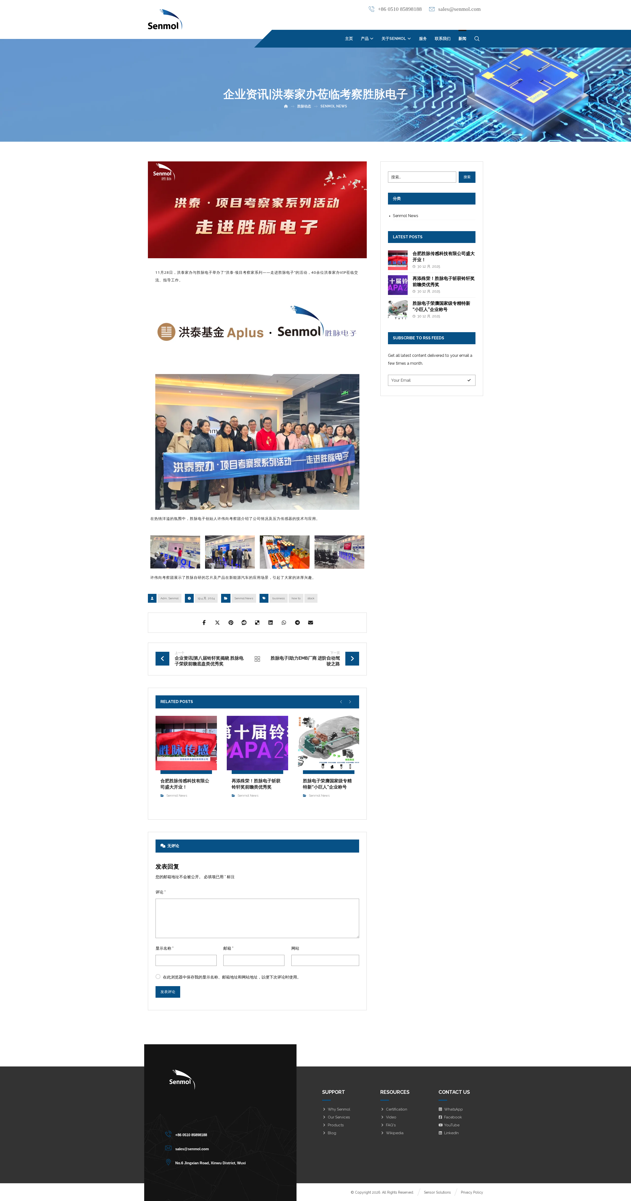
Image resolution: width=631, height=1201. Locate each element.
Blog (332, 1133)
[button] (477, 39)
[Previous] (341, 702)
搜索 (467, 177)
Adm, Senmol (169, 598)
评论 (161, 892)
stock (311, 598)
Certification (396, 1109)
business (278, 598)
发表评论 (167, 992)
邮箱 (228, 948)
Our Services (339, 1117)
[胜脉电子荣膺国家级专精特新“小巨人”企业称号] (398, 310)
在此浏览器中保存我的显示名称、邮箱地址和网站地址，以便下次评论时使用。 (232, 977)
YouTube (451, 1125)
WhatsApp (453, 1109)
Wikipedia (394, 1133)
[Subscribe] (469, 380)
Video (391, 1117)
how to (296, 598)
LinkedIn (451, 1133)
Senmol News (243, 598)
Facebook (453, 1117)
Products (336, 1125)
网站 (295, 948)
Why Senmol (339, 1109)
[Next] (349, 702)
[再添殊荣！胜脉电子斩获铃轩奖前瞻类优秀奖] (398, 285)
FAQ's (391, 1125)
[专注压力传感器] (165, 19)
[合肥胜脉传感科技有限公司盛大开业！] (398, 260)
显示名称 (165, 948)
